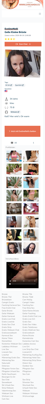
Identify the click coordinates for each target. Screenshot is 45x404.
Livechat (5, 355)
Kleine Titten (7, 338)
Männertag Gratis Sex (11, 357)
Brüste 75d (6, 297)
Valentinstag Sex (9, 390)
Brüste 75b (27, 294)
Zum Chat (23, 44)
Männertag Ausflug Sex (32, 355)
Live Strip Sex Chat (30, 349)
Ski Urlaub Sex (8, 385)
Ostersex (5, 366)
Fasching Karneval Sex (11, 305)
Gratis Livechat (8, 321)
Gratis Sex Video (29, 324)
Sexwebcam (7, 382)
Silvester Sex (28, 382)
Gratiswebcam (28, 333)
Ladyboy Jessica (29, 344)
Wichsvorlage (28, 396)
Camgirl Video (28, 302)
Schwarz (14, 112)
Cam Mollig (27, 299)
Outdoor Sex (27, 366)
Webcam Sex (7, 393)
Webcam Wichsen (30, 393)
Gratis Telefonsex (29, 327)
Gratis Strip (6, 327)
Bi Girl (8, 85)
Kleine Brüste (28, 335)
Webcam (26, 390)
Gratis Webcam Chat (10, 330)
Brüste (5, 294)
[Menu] (40, 13)
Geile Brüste (7, 310)
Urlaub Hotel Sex (29, 388)
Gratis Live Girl (28, 319)
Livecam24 (27, 352)
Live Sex (5, 349)
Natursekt (6, 363)
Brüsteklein (7, 299)
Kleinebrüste (27, 338)
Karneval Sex (7, 335)
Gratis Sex (26, 321)
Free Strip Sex (28, 308)
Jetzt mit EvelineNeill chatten (23, 131)
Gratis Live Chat (8, 319)
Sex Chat (5, 379)
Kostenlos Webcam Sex (12, 344)
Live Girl (26, 346)
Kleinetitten (7, 341)
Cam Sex (5, 399)
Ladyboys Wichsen (10, 346)
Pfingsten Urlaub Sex (11, 371)
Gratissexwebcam (9, 333)
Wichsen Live (7, 396)
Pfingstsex (26, 371)
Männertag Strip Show (31, 360)
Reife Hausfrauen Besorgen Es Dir (9, 375)
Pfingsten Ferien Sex (10, 368)
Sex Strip (26, 379)
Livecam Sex (7, 352)
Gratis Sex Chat (8, 324)
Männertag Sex (8, 360)
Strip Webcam (8, 388)
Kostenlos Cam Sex (30, 341)
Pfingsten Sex (28, 368)
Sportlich (18, 85)
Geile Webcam (8, 313)
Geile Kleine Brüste (30, 310)
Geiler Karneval (8, 316)
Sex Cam (26, 374)
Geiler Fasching (28, 313)
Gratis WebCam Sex (30, 330)
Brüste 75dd (27, 297)
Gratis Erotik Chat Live (31, 316)
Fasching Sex (27, 305)
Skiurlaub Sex (28, 385)
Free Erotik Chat (8, 308)
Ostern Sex (27, 363)
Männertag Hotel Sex (31, 357)
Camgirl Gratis (8, 302)
